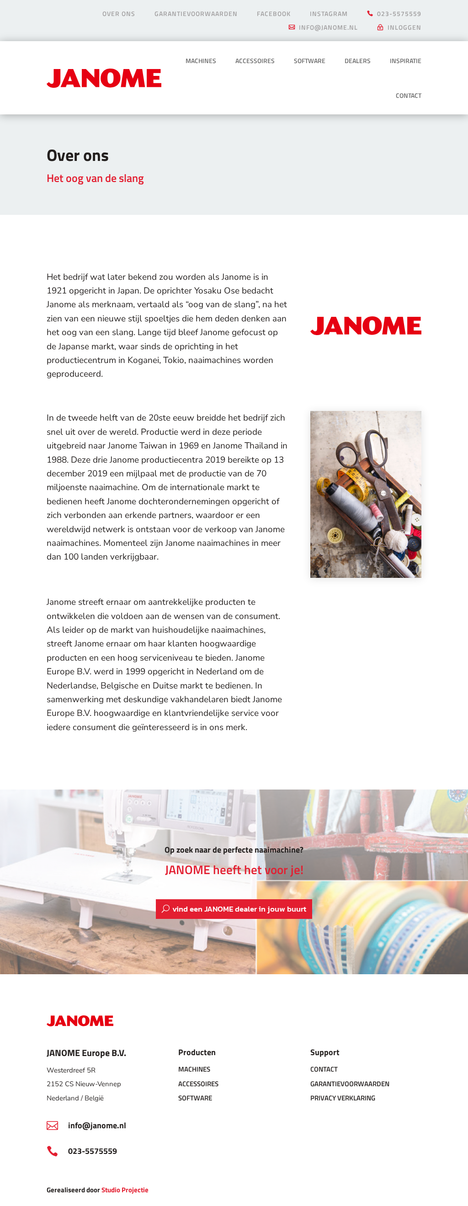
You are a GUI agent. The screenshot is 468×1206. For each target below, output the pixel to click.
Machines (201, 60)
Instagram (329, 14)
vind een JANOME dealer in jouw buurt (239, 909)
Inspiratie (405, 60)
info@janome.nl (328, 28)
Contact (408, 95)
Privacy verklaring (342, 1098)
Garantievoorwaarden (196, 14)
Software (309, 60)
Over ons (118, 14)
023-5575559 (399, 14)
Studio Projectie (125, 1190)
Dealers (358, 60)
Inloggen (404, 28)
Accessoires (255, 60)
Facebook (274, 14)
